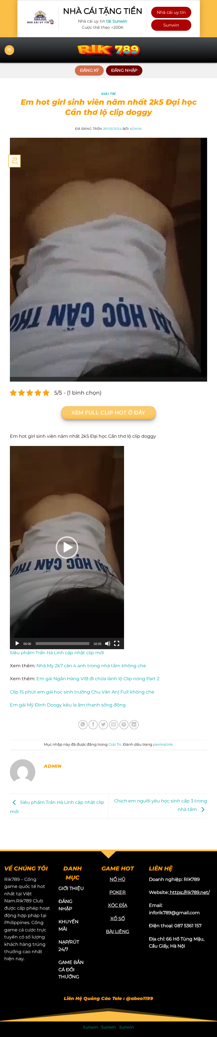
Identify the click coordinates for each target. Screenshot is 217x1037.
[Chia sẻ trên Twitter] (103, 724)
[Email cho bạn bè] (113, 724)
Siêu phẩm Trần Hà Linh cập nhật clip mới (57, 652)
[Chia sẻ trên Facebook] (93, 724)
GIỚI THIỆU (71, 888)
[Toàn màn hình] (117, 643)
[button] (67, 547)
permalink (163, 744)
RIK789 (192, 879)
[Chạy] (17, 643)
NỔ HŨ (117, 879)
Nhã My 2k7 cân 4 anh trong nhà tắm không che (90, 665)
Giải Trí (108, 94)
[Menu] (9, 50)
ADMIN (136, 129)
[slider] (62, 643)
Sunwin (171, 25)
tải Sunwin (116, 21)
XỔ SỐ (117, 918)
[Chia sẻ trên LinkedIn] (134, 724)
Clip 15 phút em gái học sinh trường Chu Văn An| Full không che (82, 692)
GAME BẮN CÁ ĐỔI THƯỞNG (71, 969)
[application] (67, 547)
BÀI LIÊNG (117, 931)
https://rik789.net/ (190, 892)
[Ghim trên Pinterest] (124, 724)
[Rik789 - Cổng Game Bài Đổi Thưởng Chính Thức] (108, 49)
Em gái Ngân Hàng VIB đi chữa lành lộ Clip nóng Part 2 (97, 678)
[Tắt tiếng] (107, 643)
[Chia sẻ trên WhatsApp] (83, 724)
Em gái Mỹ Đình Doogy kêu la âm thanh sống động (68, 705)
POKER (117, 892)
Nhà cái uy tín (171, 12)
